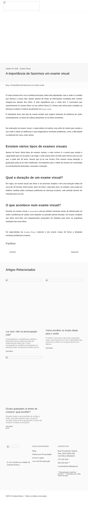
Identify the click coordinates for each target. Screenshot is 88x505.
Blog (7, 85)
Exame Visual (25, 69)
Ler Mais (9, 351)
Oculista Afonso (30, 232)
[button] (83, 6)
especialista (34, 211)
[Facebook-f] (41, 501)
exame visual (46, 109)
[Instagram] (46, 501)
